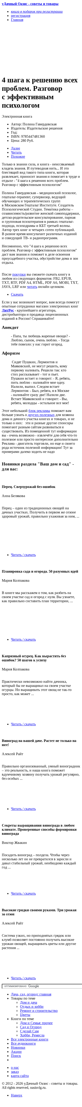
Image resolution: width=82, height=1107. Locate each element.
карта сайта (20, 1076)
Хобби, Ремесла (32, 1035)
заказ (15, 1072)
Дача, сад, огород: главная (31, 994)
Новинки (18, 1047)
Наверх (16, 1095)
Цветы (25, 1015)
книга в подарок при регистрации (37, 11)
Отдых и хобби (32, 1006)
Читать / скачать (23, 555)
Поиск (16, 1056)
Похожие (18, 156)
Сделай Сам (29, 1031)
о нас (15, 1067)
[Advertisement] (29, 48)
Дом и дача (28, 1002)
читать (32, 287)
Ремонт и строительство (39, 1011)
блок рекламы (39, 411)
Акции (16, 1052)
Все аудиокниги (23, 1043)
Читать (16, 152)
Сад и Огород (30, 1027)
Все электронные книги (29, 1039)
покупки (19, 274)
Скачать (17, 294)
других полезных (41, 415)
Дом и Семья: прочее (36, 1023)
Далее (15, 148)
